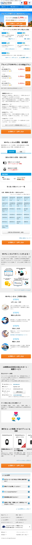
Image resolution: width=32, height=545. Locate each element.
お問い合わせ (19, 392)
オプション (14, 57)
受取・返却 (26, 38)
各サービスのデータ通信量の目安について (15, 125)
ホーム (2, 9)
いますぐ (28, 69)
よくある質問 (4, 520)
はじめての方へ (27, 6)
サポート (7, 57)
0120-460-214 (16, 384)
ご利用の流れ (26, 49)
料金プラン (4, 6)
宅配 (21, 151)
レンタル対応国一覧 (21, 520)
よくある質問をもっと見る (22, 509)
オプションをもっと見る (23, 460)
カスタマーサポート (6, 522)
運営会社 (3, 532)
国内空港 (11, 151)
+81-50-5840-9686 (17, 395)
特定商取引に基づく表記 (21, 534)
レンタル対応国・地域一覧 (11, 9)
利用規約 (3, 534)
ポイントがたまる (10, 49)
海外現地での (18, 334)
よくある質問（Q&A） (24, 57)
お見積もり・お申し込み (16, 23)
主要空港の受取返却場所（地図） (16, 232)
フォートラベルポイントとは (22, 290)
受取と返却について (14, 6)
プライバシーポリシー (21, 532)
